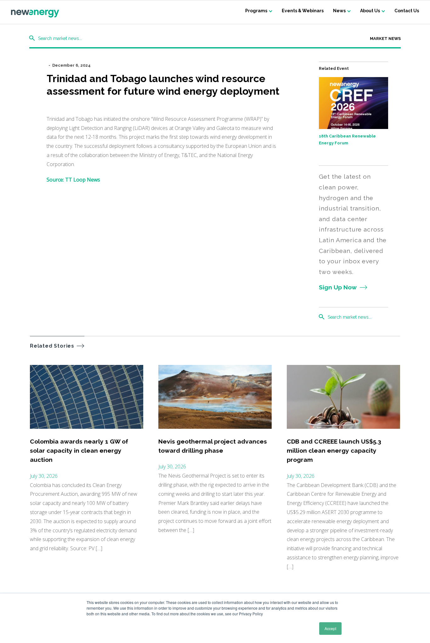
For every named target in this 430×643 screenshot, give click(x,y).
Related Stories (52, 346)
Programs (256, 10)
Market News (385, 38)
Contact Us (406, 10)
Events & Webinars (303, 10)
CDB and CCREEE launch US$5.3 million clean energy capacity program (334, 450)
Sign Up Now (338, 287)
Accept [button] (330, 628)
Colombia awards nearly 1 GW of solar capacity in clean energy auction (79, 450)
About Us (370, 10)
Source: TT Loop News (73, 179)
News (339, 10)
